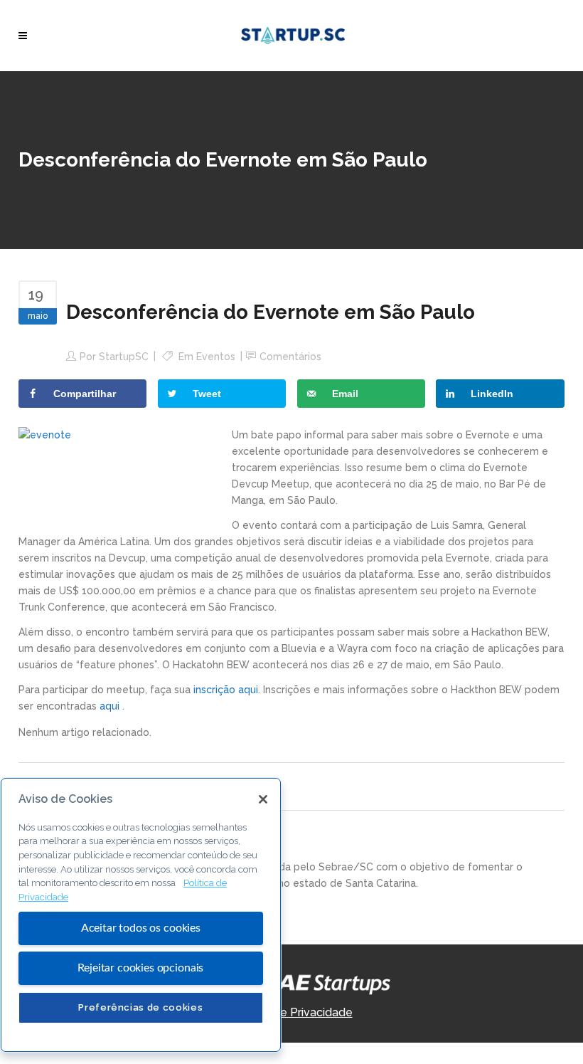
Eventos (215, 356)
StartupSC (124, 356)
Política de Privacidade (292, 1012)
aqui (111, 706)
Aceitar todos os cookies (140, 928)
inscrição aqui (225, 689)
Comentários (290, 356)
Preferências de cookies (140, 1007)
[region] (141, 915)
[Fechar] (263, 799)
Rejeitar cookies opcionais (140, 968)
